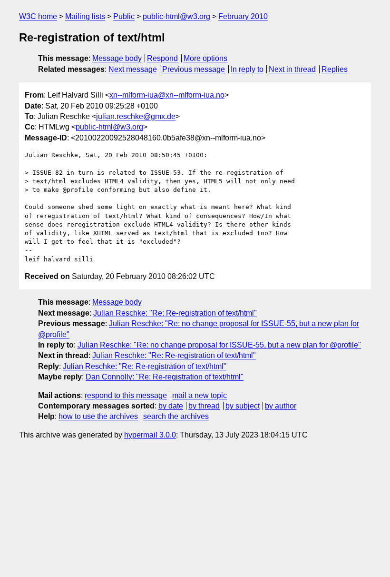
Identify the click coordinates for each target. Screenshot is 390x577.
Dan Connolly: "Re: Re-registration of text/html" (165, 377)
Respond (162, 58)
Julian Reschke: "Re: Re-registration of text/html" (175, 313)
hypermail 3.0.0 (150, 435)
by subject (242, 406)
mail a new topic (199, 395)
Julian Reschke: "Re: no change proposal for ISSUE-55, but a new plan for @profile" (219, 345)
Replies (335, 69)
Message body (117, 58)
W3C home (38, 16)
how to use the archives (98, 416)
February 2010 (243, 16)
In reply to (247, 69)
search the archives (176, 416)
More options (205, 58)
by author (280, 406)
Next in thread (292, 69)
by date (170, 406)
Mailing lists (85, 16)
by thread (204, 406)
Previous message (193, 69)
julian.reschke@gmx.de (136, 116)
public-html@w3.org (176, 16)
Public (124, 16)
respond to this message (126, 395)
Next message (132, 69)
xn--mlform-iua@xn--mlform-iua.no (166, 95)
